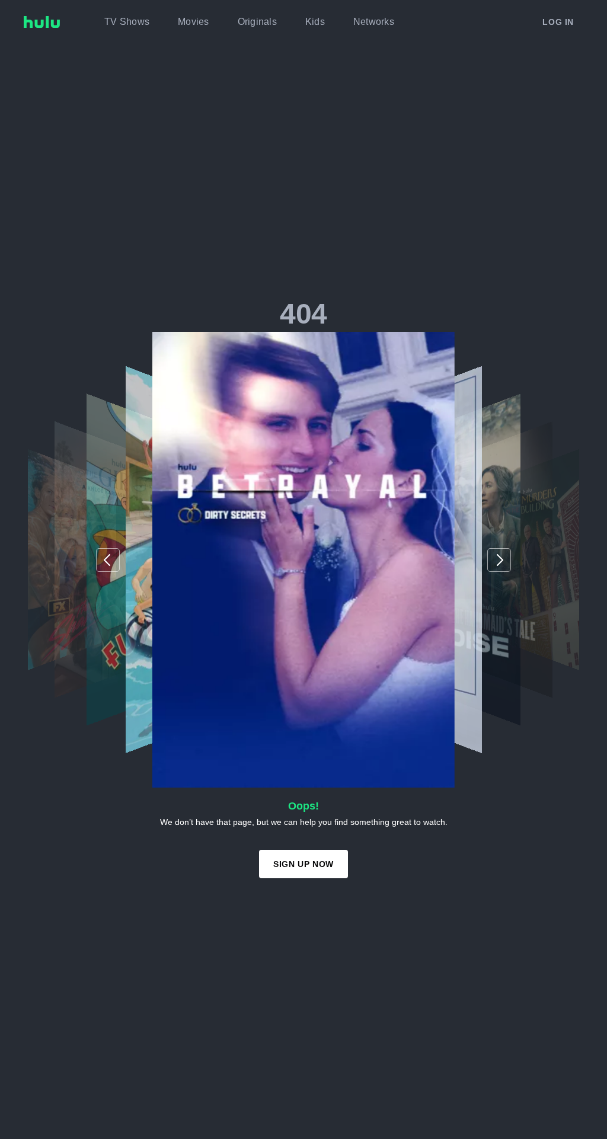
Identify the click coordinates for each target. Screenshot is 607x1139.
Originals (257, 22)
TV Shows (126, 22)
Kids (315, 22)
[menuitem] (127, 22)
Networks (373, 22)
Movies (193, 22)
